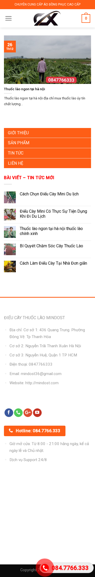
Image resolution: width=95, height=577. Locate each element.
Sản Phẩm (18, 142)
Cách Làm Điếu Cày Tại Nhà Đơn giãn (53, 263)
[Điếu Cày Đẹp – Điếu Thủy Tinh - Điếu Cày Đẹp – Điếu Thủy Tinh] (47, 18)
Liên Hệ (15, 163)
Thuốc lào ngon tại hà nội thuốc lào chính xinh (51, 231)
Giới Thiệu (18, 132)
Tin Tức (15, 153)
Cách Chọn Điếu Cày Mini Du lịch (49, 193)
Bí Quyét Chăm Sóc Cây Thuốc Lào (51, 245)
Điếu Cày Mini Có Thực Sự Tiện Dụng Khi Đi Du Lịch (53, 214)
